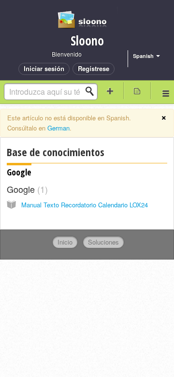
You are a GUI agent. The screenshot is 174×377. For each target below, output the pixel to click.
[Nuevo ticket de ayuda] (110, 90)
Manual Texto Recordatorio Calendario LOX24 (84, 204)
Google (19, 172)
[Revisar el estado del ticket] (137, 90)
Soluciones (103, 241)
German (58, 127)
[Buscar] (92, 91)
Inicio (65, 241)
